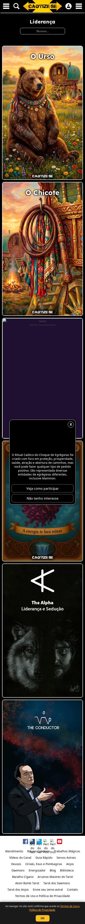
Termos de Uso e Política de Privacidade (54, 908)
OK (43, 918)
